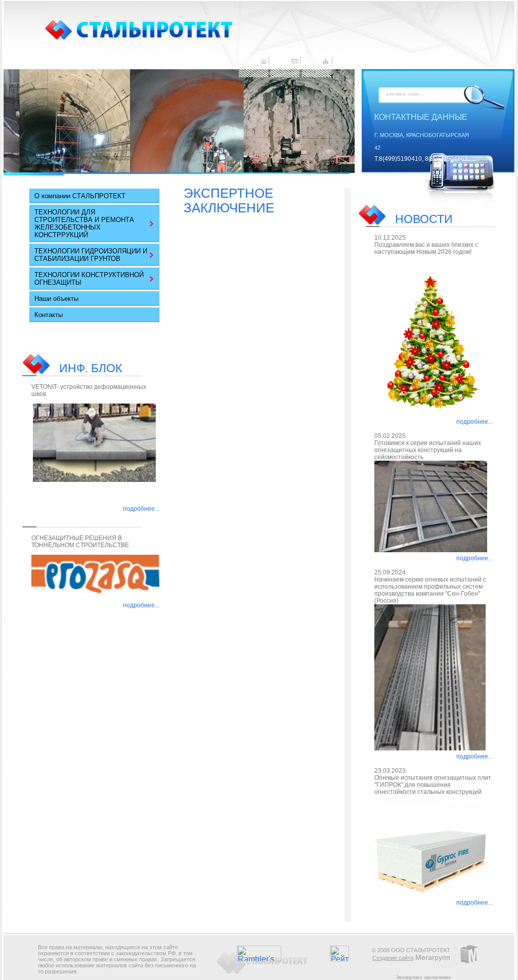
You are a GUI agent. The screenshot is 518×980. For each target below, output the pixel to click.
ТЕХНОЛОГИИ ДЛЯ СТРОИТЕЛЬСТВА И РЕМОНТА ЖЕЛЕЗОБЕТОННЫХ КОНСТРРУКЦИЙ (84, 223)
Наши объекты (56, 298)
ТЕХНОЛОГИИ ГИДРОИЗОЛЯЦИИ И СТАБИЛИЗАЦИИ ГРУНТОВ (90, 254)
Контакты (48, 315)
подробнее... (141, 508)
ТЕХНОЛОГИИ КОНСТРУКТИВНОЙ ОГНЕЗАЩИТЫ (89, 278)
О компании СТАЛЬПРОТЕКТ (79, 196)
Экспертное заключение (423, 977)
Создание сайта (392, 958)
